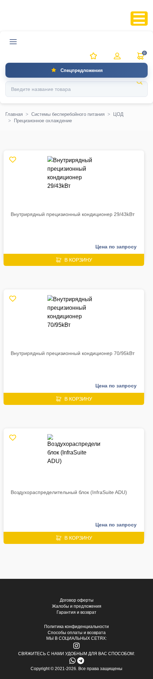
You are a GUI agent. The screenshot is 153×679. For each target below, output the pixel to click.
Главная (14, 114)
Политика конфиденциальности (76, 626)
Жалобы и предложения (76, 606)
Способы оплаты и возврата (77, 632)
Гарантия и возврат (76, 612)
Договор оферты (77, 600)
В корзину (78, 260)
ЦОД (118, 114)
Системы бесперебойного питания (68, 114)
